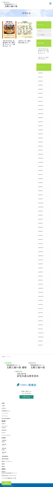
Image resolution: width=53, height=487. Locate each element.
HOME (3, 403)
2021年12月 (40, 288)
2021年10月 (40, 296)
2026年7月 (40, 77)
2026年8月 (40, 73)
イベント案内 (41, 34)
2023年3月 (40, 235)
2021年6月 (40, 312)
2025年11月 (40, 109)
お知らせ (4, 423)
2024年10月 (40, 162)
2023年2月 (40, 239)
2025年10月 (40, 113)
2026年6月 (40, 81)
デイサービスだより (6, 435)
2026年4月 (40, 89)
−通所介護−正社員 (4, 449)
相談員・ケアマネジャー (7, 461)
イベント (40, 30)
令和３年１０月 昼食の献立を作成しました (43, 58)
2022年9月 (40, 259)
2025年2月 (40, 146)
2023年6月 (40, 223)
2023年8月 (40, 215)
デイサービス (4, 416)
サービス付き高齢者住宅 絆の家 (9, 478)
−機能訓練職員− (5, 456)
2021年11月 (40, 292)
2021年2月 (40, 328)
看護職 (3, 463)
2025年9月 (40, 117)
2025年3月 (40, 142)
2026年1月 (40, 101)
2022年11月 (40, 251)
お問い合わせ (26, 397)
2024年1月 (40, 198)
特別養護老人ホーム (6, 410)
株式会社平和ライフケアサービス (9, 475)
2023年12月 (40, 203)
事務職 (3, 466)
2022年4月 (40, 276)
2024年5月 (40, 182)
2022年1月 (40, 284)
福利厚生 (4, 469)
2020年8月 (40, 341)
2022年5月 (40, 272)
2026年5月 (40, 85)
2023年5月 (40, 227)
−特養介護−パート (4, 445)
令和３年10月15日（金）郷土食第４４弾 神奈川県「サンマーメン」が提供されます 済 (43, 51)
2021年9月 (40, 300)
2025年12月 (40, 105)
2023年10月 (40, 207)
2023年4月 (40, 231)
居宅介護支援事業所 (6, 418)
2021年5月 (40, 316)
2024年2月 (40, 194)
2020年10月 (40, 337)
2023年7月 (40, 219)
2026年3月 (40, 93)
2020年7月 (40, 345)
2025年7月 (40, 125)
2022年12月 (40, 247)
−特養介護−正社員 (4, 441)
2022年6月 (40, 267)
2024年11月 (40, 158)
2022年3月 (40, 280)
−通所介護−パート (4, 453)
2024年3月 (40, 190)
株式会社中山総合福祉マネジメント (9, 473)
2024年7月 (40, 174)
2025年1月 (40, 150)
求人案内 (4, 437)
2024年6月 (40, 178)
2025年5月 (40, 133)
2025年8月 (40, 121)
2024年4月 (40, 186)
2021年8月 (40, 304)
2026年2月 (40, 97)
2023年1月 (40, 243)
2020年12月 (40, 332)
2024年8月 (40, 170)
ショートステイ (5, 413)
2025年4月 (40, 138)
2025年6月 (40, 129)
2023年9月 (40, 211)
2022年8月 (40, 263)
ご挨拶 (3, 405)
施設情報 (4, 421)
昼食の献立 (4, 430)
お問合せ (6, 483)
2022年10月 (40, 255)
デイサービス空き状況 (4, 427)
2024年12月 (40, 154)
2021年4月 (40, 320)
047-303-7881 (28, 393)
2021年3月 (40, 324)
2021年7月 (40, 308)
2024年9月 (40, 166)
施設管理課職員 (5, 458)
